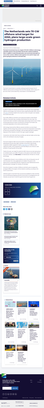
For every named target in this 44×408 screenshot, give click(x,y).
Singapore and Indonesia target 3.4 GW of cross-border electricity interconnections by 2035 (10, 334)
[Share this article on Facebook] (9, 209)
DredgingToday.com (25, 1)
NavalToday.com (33, 1)
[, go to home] (5, 6)
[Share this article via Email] (12, 209)
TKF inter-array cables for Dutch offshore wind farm (10, 355)
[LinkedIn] (17, 261)
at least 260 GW (25, 145)
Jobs (31, 382)
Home (4, 28)
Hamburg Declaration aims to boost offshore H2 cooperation (33, 313)
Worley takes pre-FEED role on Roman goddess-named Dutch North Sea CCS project (10, 314)
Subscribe (8, 257)
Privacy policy (31, 397)
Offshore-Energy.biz (8, 1)
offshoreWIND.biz (16, 1)
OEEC (40, 380)
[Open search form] (37, 5)
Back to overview (7, 25)
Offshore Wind (10, 28)
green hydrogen (6, 202)
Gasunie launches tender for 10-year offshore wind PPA (22, 312)
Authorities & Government (10, 44)
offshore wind (13, 202)
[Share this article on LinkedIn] (4, 209)
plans (7, 112)
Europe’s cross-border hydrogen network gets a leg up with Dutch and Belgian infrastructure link (34, 336)
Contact (40, 397)
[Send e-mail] (13, 394)
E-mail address (5, 385)
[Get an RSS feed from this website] (16, 394)
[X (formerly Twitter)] (6, 394)
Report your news (25, 397)
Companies (39, 382)
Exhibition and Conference (9, 3)
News (31, 380)
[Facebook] (14, 261)
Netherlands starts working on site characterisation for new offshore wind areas (21, 104)
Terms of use (37, 397)
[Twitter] (16, 261)
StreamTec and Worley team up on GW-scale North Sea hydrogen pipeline (21, 334)
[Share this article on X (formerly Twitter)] (6, 209)
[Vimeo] (11, 394)
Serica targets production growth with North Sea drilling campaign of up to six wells (22, 358)
